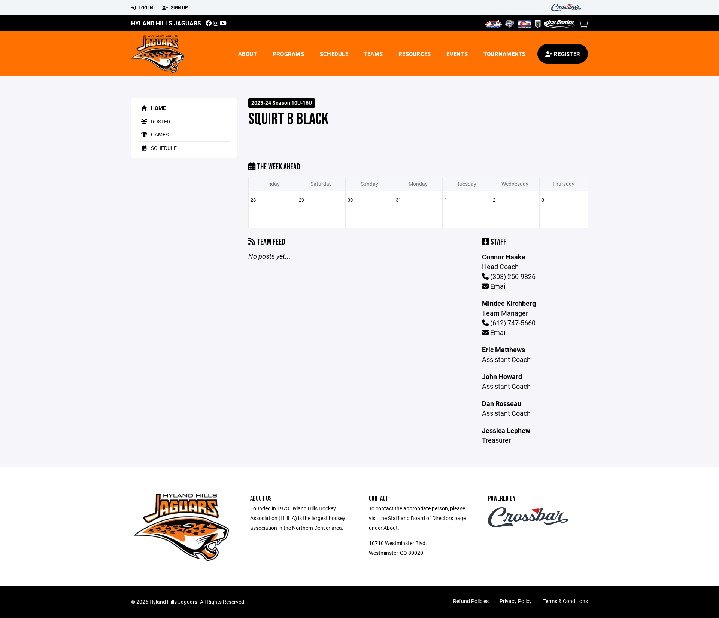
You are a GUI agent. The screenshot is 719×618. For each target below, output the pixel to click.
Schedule (334, 54)
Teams (373, 54)
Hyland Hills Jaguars (166, 23)
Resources (414, 54)
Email (498, 286)
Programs (288, 54)
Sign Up (179, 7)
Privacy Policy (516, 601)
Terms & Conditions (565, 601)
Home (158, 107)
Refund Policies (471, 601)
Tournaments (504, 54)
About (247, 54)
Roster (160, 121)
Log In (145, 7)
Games (159, 134)
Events (457, 54)
